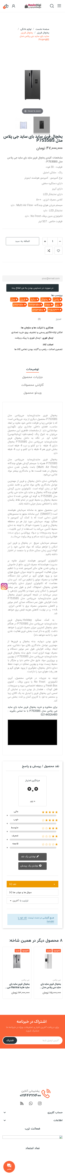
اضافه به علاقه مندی (58, 251)
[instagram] (40, 1103)
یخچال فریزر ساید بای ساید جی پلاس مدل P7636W (50, 986)
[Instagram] (4, 586)
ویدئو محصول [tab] (33, 392)
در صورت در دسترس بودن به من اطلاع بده (32, 288)
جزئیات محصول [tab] (32, 377)
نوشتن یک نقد (28, 856)
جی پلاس (26, 980)
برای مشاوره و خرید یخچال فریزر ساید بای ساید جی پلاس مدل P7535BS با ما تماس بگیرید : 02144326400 (32, 711)
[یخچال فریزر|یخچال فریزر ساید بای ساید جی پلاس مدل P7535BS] (42, 125)
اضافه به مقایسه (49, 251)
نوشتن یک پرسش (29, 865)
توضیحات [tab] (32, 369)
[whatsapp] (31, 1103)
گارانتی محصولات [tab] (32, 385)
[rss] (22, 1103)
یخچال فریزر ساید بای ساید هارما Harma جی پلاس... (18, 986)
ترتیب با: (23, 900)
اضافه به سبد (22, 241)
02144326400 (30, 1095)
